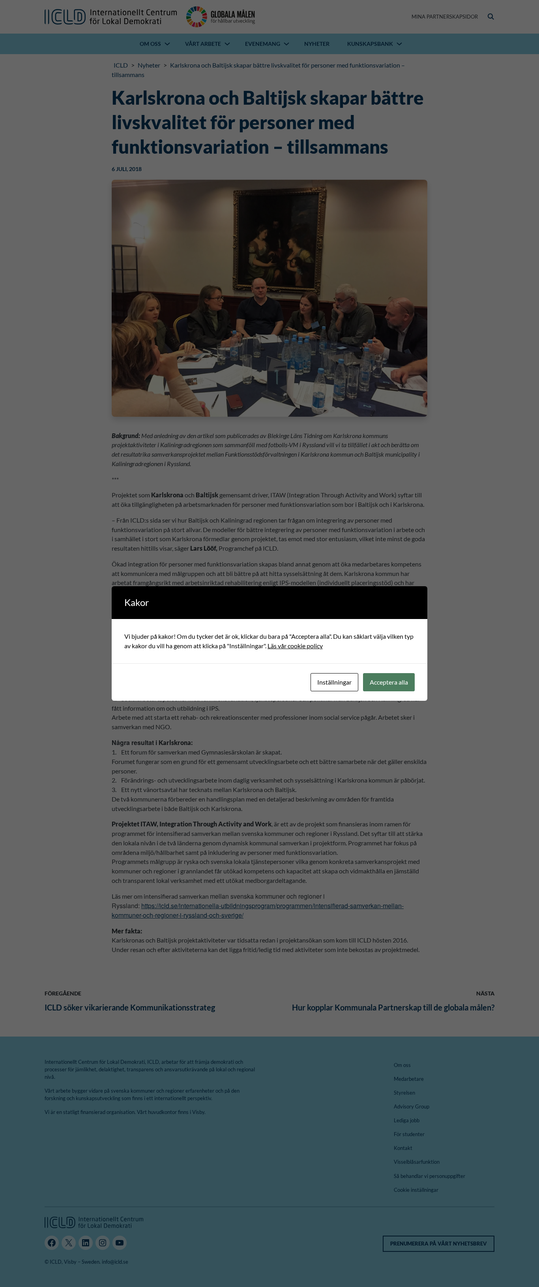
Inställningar (334, 682)
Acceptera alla (389, 682)
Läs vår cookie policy (295, 645)
